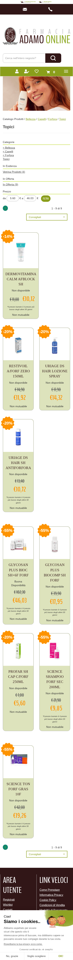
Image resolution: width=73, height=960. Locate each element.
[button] (46, 217)
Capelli (42, 119)
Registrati (9, 899)
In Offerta (10, 184)
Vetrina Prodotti (14, 171)
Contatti (7, 909)
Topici (6, 159)
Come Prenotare (49, 889)
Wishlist (8, 904)
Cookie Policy (47, 900)
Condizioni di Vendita (52, 905)
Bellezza (31, 119)
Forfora (52, 119)
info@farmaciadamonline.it (26, 9)
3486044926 (51, 9)
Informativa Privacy (51, 894)
